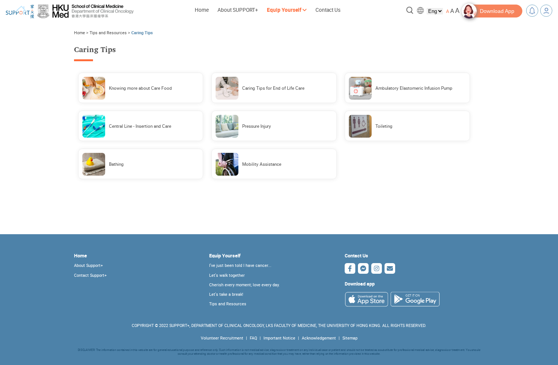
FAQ (253, 338)
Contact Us (327, 9)
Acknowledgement (319, 338)
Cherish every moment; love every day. (244, 284)
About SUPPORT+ (238, 9)
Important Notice (279, 338)
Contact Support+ (90, 275)
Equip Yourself (225, 255)
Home (202, 9)
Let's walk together (227, 275)
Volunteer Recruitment (222, 338)
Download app (360, 284)
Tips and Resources (108, 32)
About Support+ (88, 265)
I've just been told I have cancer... (240, 265)
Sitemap (350, 338)
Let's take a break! (226, 294)
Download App (497, 11)
